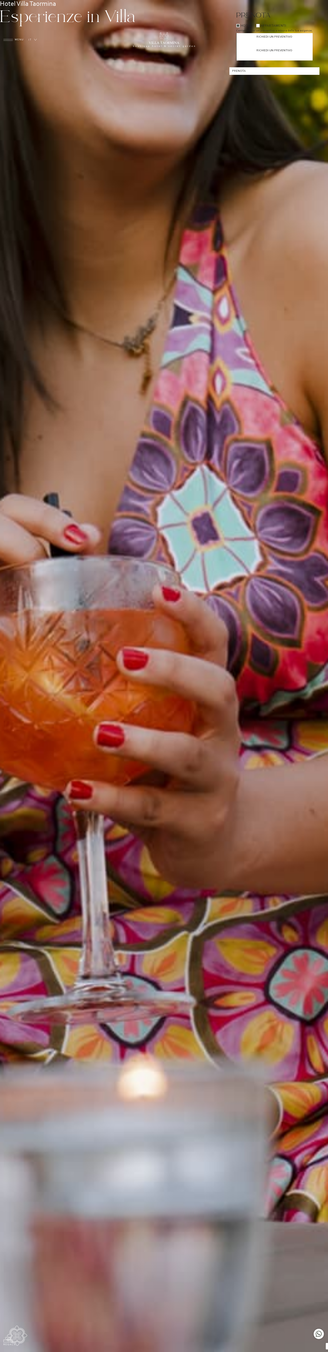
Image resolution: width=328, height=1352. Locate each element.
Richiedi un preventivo (274, 36)
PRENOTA (239, 71)
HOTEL (246, 26)
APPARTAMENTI (273, 26)
